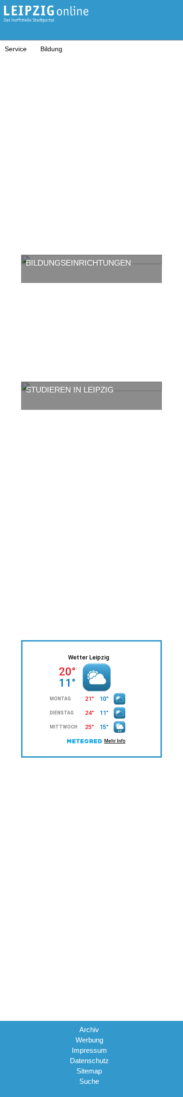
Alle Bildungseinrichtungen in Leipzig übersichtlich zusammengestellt (80, 326)
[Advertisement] (91, 149)
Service (16, 49)
